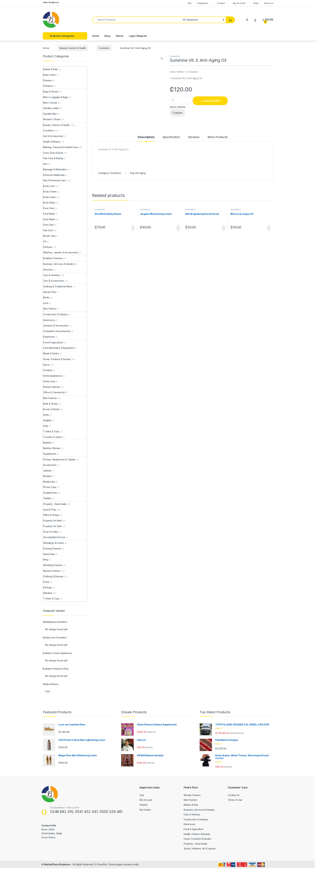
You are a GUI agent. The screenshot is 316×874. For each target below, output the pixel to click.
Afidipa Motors (50, 684)
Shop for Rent (50, 531)
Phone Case (49, 487)
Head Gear (49, 554)
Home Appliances (52, 375)
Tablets (47, 498)
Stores (120, 35)
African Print (49, 292)
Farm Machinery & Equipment (58, 347)
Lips (45, 163)
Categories (202, 3)
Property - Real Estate (54, 504)
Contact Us (233, 795)
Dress (46, 581)
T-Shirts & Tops (51, 598)
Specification (171, 137)
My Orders (145, 809)
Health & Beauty (51, 141)
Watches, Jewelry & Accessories (60, 252)
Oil (44, 241)
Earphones (49, 336)
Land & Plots (49, 509)
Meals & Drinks (51, 353)
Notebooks (49, 481)
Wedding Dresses (52, 565)
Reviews (193, 137)
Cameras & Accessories (55, 325)
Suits (45, 425)
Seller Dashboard (51, 2)
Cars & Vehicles (51, 275)
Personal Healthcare (54, 175)
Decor (46, 364)
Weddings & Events (53, 543)
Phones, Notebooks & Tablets (59, 459)
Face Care (48, 208)
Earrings (47, 587)
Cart (142, 795)
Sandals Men (50, 113)
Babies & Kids (50, 69)
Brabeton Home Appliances (57, 653)
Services (48, 269)
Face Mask (49, 213)
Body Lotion (49, 197)
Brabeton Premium (53, 258)
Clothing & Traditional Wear (57, 286)
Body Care (49, 186)
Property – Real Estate (195, 843)
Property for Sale (52, 526)
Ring (45, 559)
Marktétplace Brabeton (55, 622)
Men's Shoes (50, 102)
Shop (255, 3)
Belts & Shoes (50, 403)
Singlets (47, 420)
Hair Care (48, 230)
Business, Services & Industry (58, 264)
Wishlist (143, 804)
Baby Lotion (49, 74)
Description (146, 137)
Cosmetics (104, 48)
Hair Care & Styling (53, 158)
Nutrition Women (52, 448)
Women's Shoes (52, 119)
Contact (221, 3)
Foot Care (48, 224)
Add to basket (211, 100)
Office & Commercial (54, 392)
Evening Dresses (52, 548)
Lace (45, 303)
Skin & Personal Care (54, 180)
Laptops (47, 470)
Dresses (47, 80)
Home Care (49, 381)
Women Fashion (51, 570)
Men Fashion (50, 398)
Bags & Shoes (50, 91)
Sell (189, 3)
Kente (46, 297)
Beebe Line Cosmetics (55, 637)
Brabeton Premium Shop (56, 668)
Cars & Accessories (53, 280)
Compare (193, 71)
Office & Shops (51, 515)
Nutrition (47, 442)
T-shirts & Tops (51, 431)
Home (95, 35)
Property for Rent (52, 520)
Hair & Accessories (53, 136)
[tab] (146, 139)
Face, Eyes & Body (53, 152)
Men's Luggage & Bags (55, 97)
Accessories (49, 465)
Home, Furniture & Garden (57, 359)
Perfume (47, 247)
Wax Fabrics (49, 308)
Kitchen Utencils (51, 387)
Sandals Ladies (51, 108)
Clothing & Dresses (53, 576)
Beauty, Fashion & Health (73, 48)
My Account (239, 3)
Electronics (49, 320)
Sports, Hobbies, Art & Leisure (200, 848)
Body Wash (49, 202)
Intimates (47, 593)
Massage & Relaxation (55, 169)
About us (268, 3)
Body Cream (49, 191)
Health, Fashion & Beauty (197, 834)
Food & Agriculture (53, 342)
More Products (218, 137)
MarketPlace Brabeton (57, 864)
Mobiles (47, 476)
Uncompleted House (54, 537)
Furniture (48, 370)
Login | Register (138, 35)
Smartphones (50, 492)
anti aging (140, 173)
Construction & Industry (55, 314)
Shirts (46, 414)
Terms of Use (235, 799)
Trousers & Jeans (52, 437)
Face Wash (49, 219)
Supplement (49, 453)
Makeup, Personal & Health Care (60, 147)
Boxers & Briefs (51, 409)
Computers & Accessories (57, 331)
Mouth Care (49, 235)
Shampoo (48, 85)
